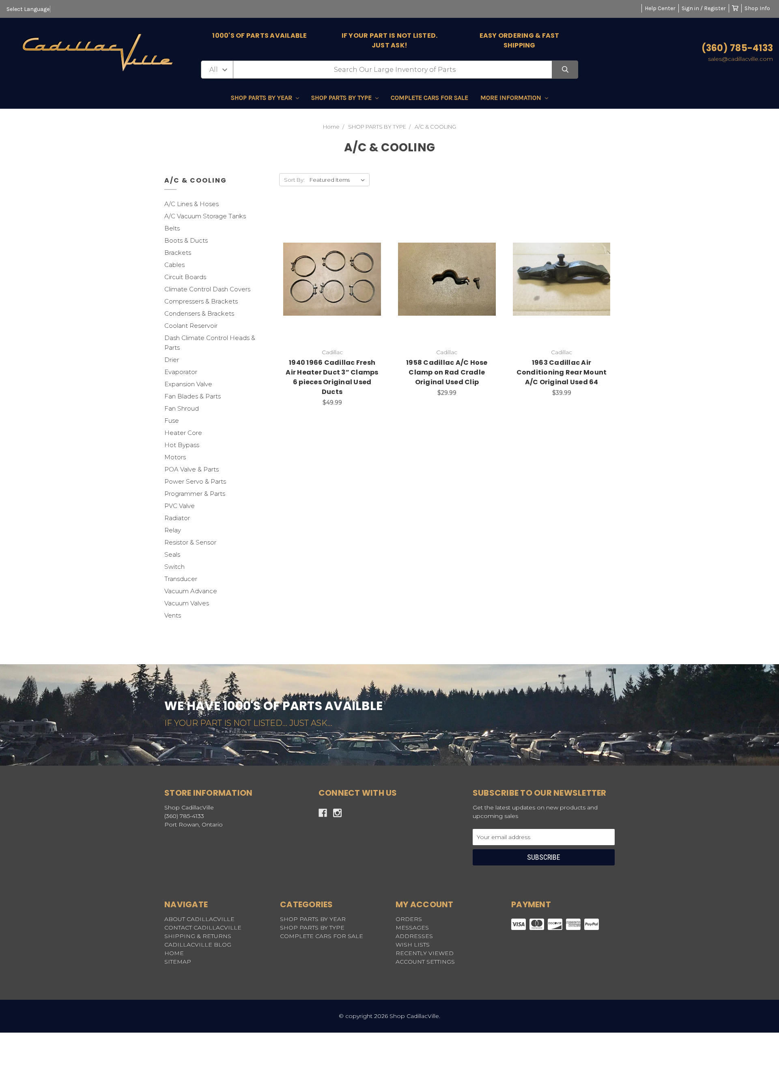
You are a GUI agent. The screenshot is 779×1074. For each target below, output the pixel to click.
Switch (174, 566)
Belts (172, 228)
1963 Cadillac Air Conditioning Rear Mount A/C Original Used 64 (561, 372)
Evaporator (180, 372)
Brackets (177, 252)
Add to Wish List (312, 279)
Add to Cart (451, 292)
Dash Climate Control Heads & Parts (209, 342)
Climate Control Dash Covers (207, 289)
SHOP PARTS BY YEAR (262, 97)
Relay (172, 530)
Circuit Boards (185, 277)
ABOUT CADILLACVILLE (199, 919)
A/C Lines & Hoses (191, 204)
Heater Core (183, 433)
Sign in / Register (704, 8)
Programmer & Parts (194, 493)
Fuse (171, 420)
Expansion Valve (188, 384)
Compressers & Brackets (201, 301)
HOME (174, 953)
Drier (171, 360)
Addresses (414, 936)
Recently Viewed (425, 953)
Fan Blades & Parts (192, 396)
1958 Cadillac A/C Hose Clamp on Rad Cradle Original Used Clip (447, 372)
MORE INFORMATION (511, 97)
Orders (409, 919)
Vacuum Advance (190, 591)
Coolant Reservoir (190, 325)
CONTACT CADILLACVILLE (202, 927)
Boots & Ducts (186, 240)
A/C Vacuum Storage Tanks (205, 216)
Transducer (180, 579)
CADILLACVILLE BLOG (197, 944)
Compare (352, 279)
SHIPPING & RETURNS (197, 936)
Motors (175, 457)
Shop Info (757, 8)
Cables (174, 265)
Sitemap (177, 961)
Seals (172, 554)
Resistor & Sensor (190, 542)
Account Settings (425, 961)
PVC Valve (179, 506)
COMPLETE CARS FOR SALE (429, 97)
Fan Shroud (181, 408)
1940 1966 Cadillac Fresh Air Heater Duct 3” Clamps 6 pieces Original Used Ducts (332, 377)
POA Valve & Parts (191, 469)
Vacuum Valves (186, 603)
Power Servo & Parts (195, 481)
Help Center (660, 8)
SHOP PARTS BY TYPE (342, 97)
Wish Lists (413, 944)
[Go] (565, 69)
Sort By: (294, 179)
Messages (412, 927)
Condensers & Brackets (199, 313)
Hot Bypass (181, 445)
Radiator (177, 518)
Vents (172, 615)
